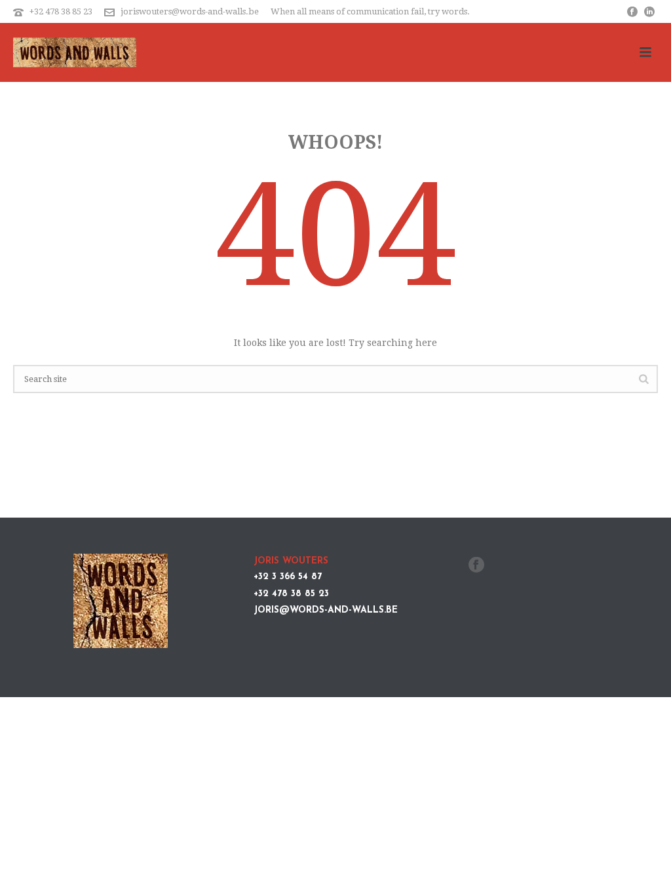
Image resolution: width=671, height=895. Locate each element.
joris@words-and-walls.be (326, 610)
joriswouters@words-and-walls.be (190, 11)
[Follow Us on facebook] (476, 565)
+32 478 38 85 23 (60, 11)
